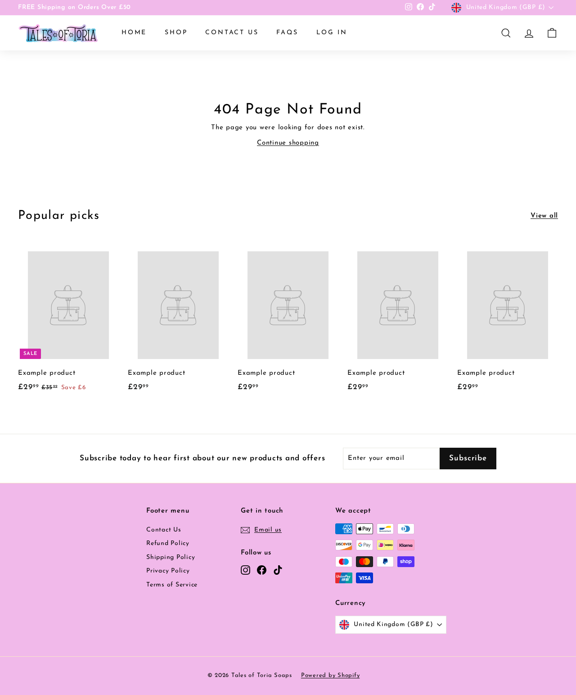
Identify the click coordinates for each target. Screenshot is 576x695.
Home (134, 32)
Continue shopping (288, 143)
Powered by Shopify (330, 675)
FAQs (287, 32)
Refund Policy (167, 543)
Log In (331, 32)
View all (544, 216)
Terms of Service (172, 584)
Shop (176, 32)
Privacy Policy (168, 571)
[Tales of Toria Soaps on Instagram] (245, 570)
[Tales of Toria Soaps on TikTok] (278, 570)
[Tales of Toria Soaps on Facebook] (261, 570)
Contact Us (231, 32)
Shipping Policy (170, 557)
